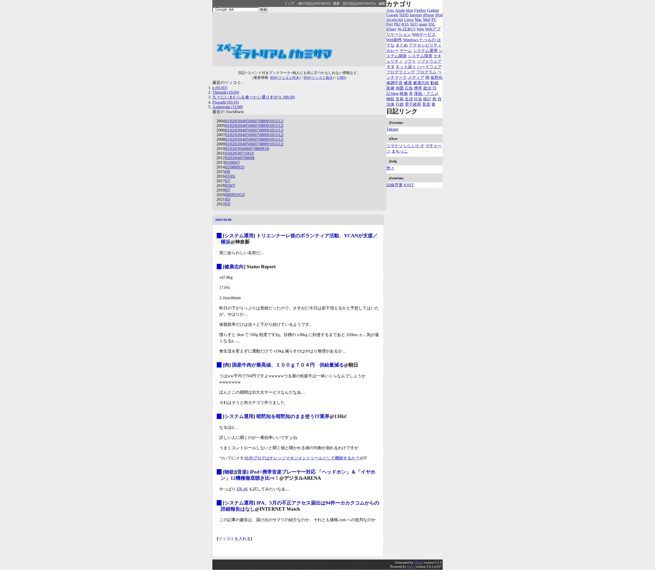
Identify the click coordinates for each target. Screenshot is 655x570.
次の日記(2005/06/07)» (359, 3)
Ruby (411, 566)
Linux (409, 19)
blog (409, 10)
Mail (426, 19)
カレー (392, 50)
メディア (416, 77)
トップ (289, 3)
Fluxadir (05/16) (225, 102)
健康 (408, 83)
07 (257, 121)
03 (237, 121)
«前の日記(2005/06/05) (314, 3)
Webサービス (424, 34)
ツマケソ (394, 146)
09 (266, 121)
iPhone (428, 15)
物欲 (229, 472)
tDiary (391, 29)
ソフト (410, 61)
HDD (404, 15)
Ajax (390, 10)
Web (420, 29)
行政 (400, 104)
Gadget (433, 10)
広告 (409, 88)
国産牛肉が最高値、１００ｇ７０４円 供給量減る (288, 365)
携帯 (418, 88)
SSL (431, 24)
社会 (418, 99)
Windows (410, 40)
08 (261, 121)
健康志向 (234, 266)
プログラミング (400, 72)
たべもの (427, 40)
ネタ (390, 66)
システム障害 (420, 56)
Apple (400, 10)
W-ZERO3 (407, 29)
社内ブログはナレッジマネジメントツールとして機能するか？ (302, 458)
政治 (427, 88)
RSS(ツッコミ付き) (285, 78)
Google (392, 15)
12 (281, 121)
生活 (409, 99)
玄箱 (400, 99)
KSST (409, 185)
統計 (427, 99)
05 (247, 121)
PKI (397, 24)
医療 (390, 88)
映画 (404, 93)
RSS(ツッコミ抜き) (319, 78)
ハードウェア (429, 66)
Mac (418, 19)
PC (433, 19)
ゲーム (406, 50)
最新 (336, 3)
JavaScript (394, 19)
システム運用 (239, 235)
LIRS (341, 78)
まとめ (402, 45)
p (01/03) (219, 87)
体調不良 (394, 83)
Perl (389, 24)
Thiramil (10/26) (225, 92)
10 (271, 121)
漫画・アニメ (426, 93)
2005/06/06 (223, 220)
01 (227, 121)
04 (242, 121)
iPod (439, 15)
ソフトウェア (429, 61)
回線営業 (394, 185)
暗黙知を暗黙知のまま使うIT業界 (293, 416)
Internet (416, 15)
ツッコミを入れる (234, 538)
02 (232, 121)
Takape (392, 129)
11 (276, 121)
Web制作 (394, 40)
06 (252, 121)
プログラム (426, 72)
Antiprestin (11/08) (227, 107)
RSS (405, 24)
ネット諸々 (406, 66)
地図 (400, 88)
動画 (434, 83)
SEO (414, 24)
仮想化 (436, 77)
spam (423, 24)
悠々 (390, 168)
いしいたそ (414, 146)
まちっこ (399, 151)
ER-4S (242, 489)
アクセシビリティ (425, 45)
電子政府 (413, 104)
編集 (382, 3)
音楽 (242, 472)
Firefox (420, 10)
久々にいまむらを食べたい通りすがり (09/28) (253, 97)
